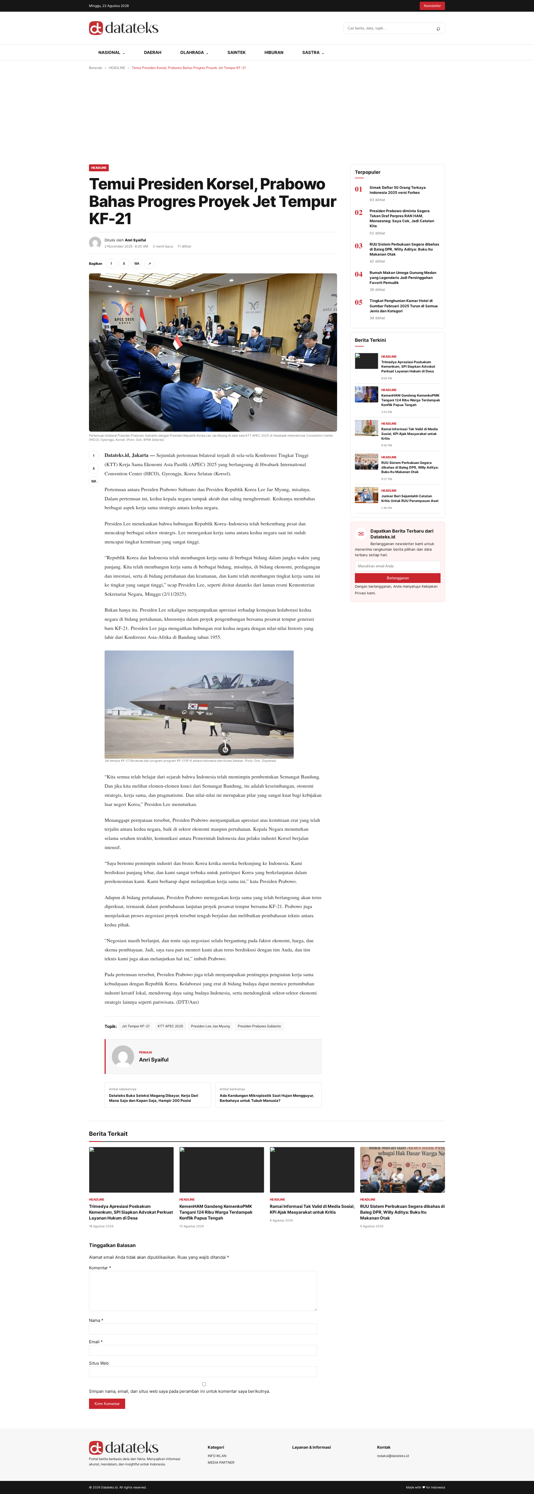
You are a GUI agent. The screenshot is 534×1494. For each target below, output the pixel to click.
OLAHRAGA (192, 52)
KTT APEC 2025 (170, 1026)
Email (96, 1341)
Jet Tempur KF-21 (136, 1026)
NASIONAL (109, 52)
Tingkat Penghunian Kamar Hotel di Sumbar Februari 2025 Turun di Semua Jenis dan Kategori (404, 305)
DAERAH (152, 52)
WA (137, 264)
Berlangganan (398, 578)
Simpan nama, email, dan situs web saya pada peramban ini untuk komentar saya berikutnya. (179, 1391)
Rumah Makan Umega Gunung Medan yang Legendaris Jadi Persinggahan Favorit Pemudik (403, 277)
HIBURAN (273, 52)
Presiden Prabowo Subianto (259, 1026)
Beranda (95, 68)
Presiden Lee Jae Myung (210, 1026)
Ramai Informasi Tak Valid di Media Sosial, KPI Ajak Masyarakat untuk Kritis (409, 434)
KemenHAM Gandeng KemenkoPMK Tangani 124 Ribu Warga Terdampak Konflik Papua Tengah (410, 400)
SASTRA (311, 52)
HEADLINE (117, 68)
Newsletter (432, 6)
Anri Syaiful (135, 240)
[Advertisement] (267, 117)
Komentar (100, 1267)
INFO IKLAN (217, 1456)
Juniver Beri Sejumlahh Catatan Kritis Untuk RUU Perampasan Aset (410, 498)
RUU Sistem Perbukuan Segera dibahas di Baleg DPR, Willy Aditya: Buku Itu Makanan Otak (404, 249)
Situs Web (99, 1363)
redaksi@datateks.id (393, 1456)
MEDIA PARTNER (221, 1462)
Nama (96, 1320)
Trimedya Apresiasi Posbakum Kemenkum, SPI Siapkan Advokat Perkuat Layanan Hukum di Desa (408, 366)
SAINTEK (237, 52)
